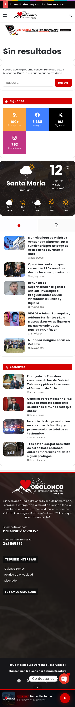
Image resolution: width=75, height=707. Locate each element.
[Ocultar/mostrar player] (37, 687)
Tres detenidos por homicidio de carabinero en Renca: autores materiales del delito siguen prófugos (49, 450)
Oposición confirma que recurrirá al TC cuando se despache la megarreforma (48, 268)
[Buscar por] (70, 16)
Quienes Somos (14, 569)
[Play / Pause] (65, 698)
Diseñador (10, 581)
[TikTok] (46, 680)
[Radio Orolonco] (25, 15)
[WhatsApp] (56, 680)
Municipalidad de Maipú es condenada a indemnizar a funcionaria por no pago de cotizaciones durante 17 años (48, 246)
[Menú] (5, 16)
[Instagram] (37, 680)
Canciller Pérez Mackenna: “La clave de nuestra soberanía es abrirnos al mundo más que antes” (49, 405)
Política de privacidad (18, 575)
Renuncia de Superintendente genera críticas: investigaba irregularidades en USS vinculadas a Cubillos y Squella (46, 293)
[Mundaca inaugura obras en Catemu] (14, 345)
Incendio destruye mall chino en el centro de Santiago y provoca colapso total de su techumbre (48, 427)
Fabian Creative (55, 671)
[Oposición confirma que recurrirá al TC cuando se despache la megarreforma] (14, 269)
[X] (28, 680)
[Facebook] (19, 680)
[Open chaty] (64, 678)
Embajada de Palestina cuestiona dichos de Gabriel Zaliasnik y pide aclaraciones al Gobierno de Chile (48, 382)
